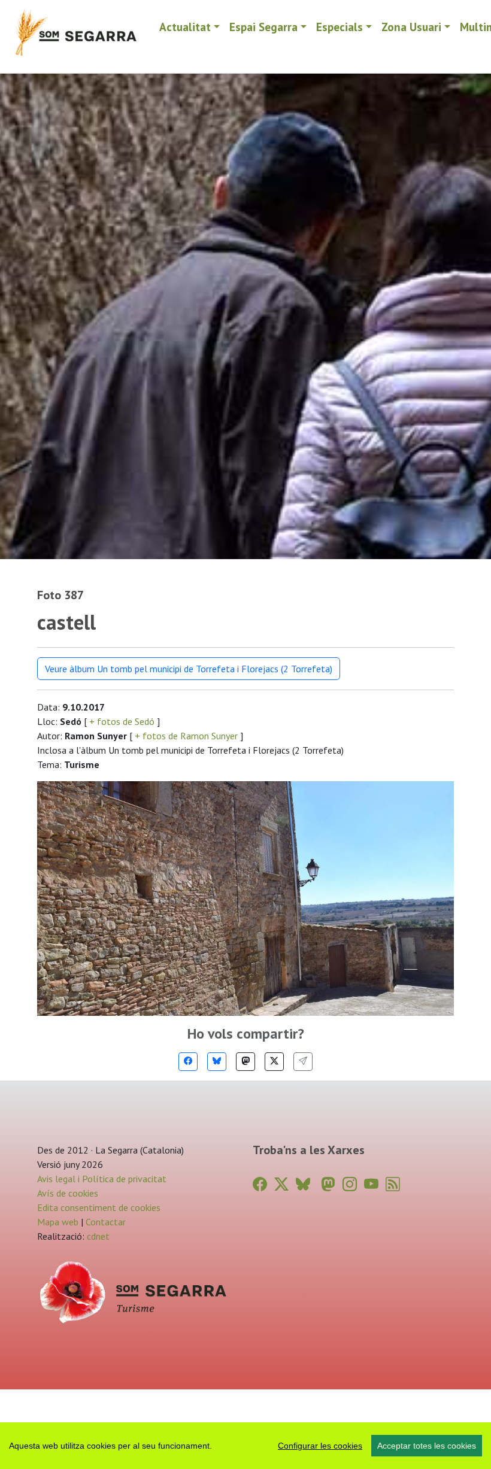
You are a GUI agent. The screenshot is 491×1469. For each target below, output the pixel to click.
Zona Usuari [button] (411, 26)
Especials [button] (339, 26)
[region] (245, 1445)
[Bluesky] (216, 1061)
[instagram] (350, 1184)
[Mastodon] (245, 1061)
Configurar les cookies (320, 1445)
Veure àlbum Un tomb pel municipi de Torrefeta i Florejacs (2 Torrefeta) (188, 669)
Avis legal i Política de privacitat (101, 1179)
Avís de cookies (67, 1193)
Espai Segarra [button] (263, 26)
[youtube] (371, 1184)
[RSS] (393, 1184)
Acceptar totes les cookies (426, 1445)
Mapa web (57, 1222)
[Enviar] (303, 1061)
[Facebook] (188, 1061)
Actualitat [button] (185, 26)
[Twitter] (274, 1061)
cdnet (97, 1236)
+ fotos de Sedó (122, 721)
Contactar (106, 1222)
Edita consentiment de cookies (98, 1207)
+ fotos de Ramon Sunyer (186, 736)
